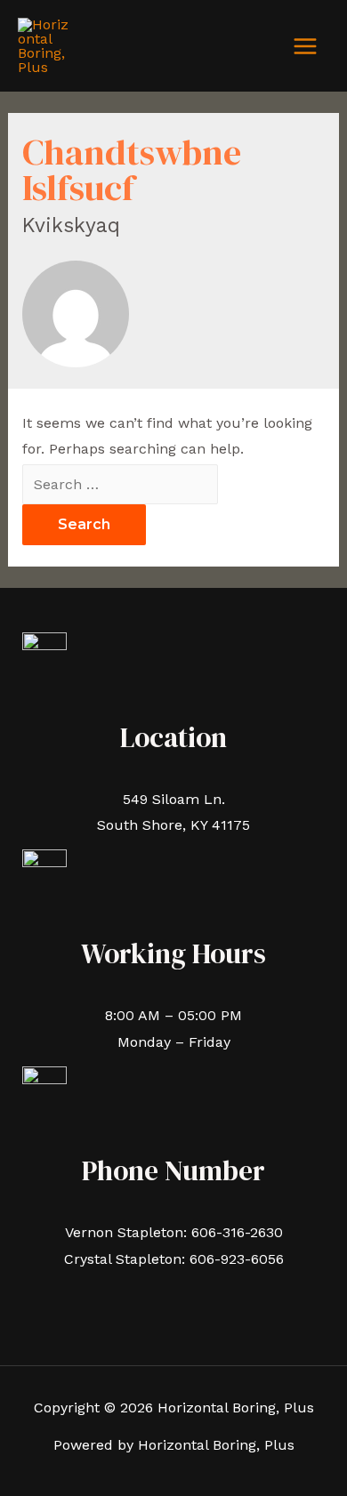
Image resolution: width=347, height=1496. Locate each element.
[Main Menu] (305, 46)
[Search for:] (120, 484)
